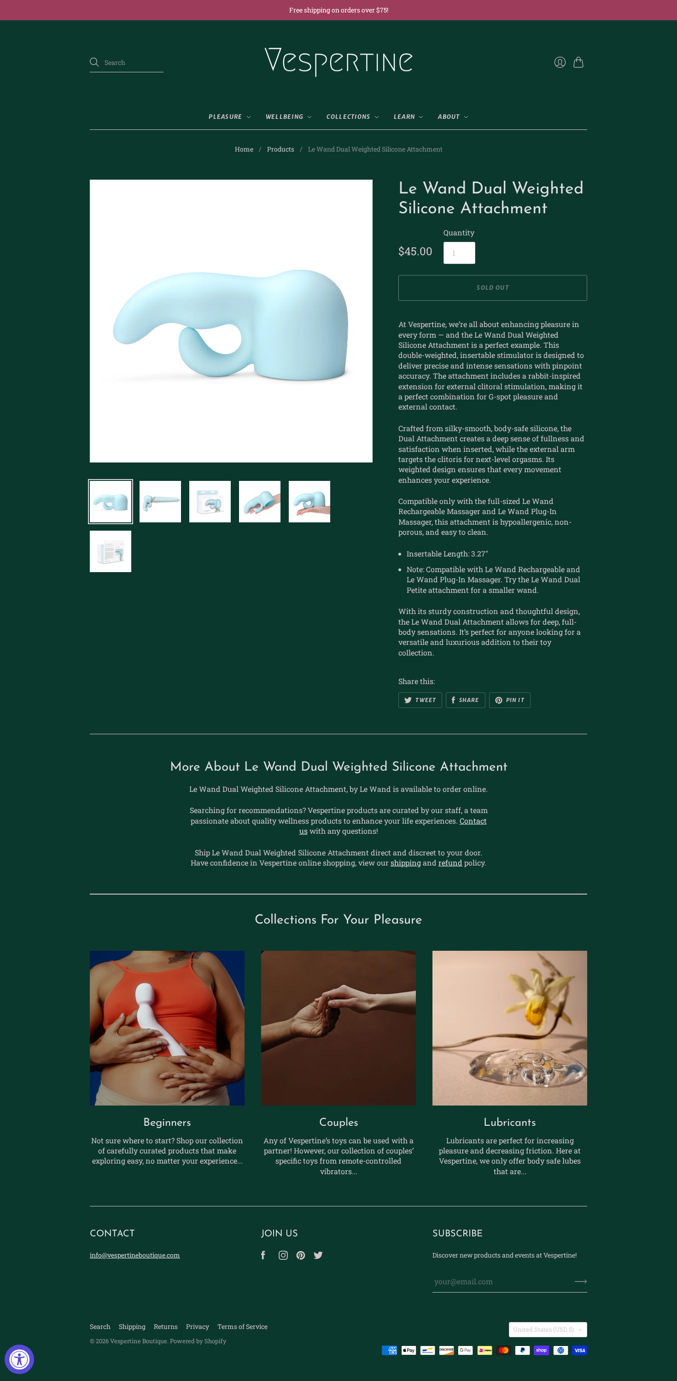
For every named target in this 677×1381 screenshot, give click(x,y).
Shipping (132, 1326)
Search (100, 1326)
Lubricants (510, 1123)
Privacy (197, 1326)
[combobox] (126, 63)
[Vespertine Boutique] (338, 62)
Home (244, 149)
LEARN (404, 117)
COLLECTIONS (348, 117)
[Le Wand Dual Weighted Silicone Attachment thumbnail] (110, 501)
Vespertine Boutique (138, 1341)
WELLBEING (285, 117)
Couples (338, 1123)
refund (450, 862)
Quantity (459, 232)
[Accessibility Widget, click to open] (19, 1359)
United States (543, 1329)
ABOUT (449, 117)
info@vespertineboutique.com (135, 1255)
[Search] (94, 62)
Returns (166, 1326)
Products (280, 149)
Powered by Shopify (198, 1341)
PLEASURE (225, 117)
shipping (406, 862)
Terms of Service (242, 1326)
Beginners (167, 1123)
